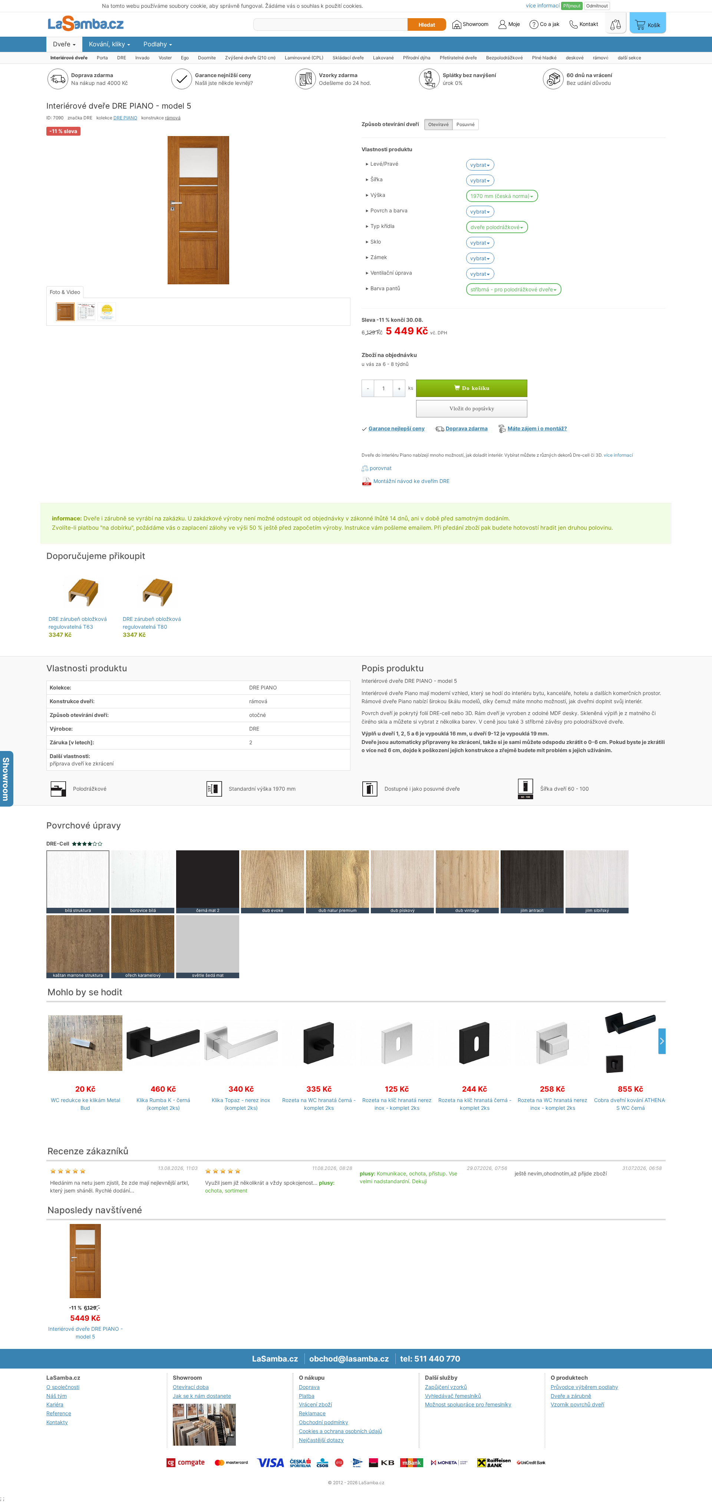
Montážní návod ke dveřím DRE (411, 481)
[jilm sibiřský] (597, 881)
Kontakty (57, 1422)
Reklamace (312, 1413)
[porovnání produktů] (615, 22)
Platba (306, 1396)
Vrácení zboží (315, 1404)
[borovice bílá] (142, 881)
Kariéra (54, 1404)
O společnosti (62, 1387)
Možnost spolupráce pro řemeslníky (468, 1404)
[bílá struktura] (77, 881)
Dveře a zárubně (571, 1396)
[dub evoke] (272, 881)
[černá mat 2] (207, 881)
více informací (618, 455)
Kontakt (588, 24)
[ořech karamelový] (142, 946)
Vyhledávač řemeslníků (453, 1396)
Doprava (309, 1387)
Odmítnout (597, 6)
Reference (58, 1413)
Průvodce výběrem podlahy (584, 1387)
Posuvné (465, 124)
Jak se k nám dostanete (202, 1396)
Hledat (427, 24)
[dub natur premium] (337, 881)
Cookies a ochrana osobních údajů (340, 1431)
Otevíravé (438, 124)
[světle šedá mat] (207, 946)
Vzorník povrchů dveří (577, 1404)
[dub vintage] (467, 881)
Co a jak (550, 24)
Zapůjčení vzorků (446, 1387)
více (543, 5)
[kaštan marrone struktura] (77, 946)
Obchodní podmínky (323, 1422)
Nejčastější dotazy (321, 1440)
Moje (513, 24)
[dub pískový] (402, 881)
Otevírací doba (191, 1387)
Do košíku (475, 388)
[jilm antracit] (532, 881)
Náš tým (56, 1396)
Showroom (474, 24)
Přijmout (571, 6)
